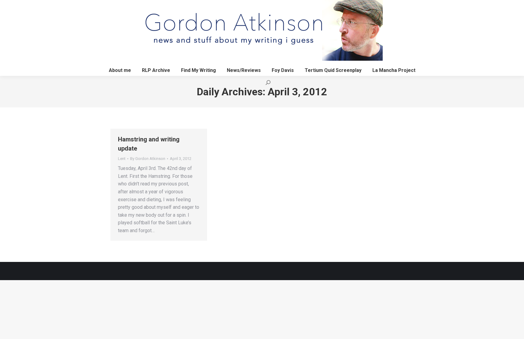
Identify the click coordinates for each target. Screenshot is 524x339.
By (147, 158)
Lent (122, 158)
